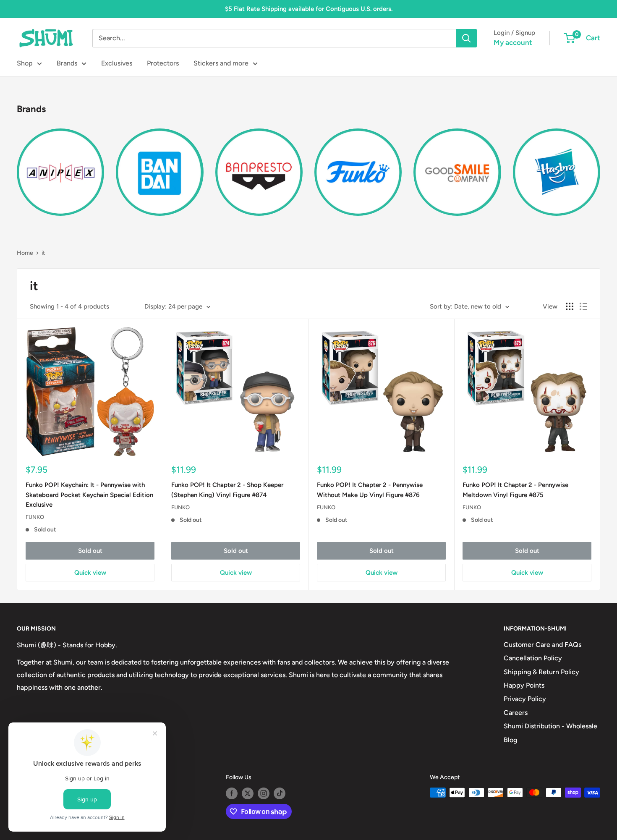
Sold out (90, 551)
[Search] (466, 38)
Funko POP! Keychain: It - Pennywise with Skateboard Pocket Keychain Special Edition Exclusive (89, 494)
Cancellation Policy (533, 658)
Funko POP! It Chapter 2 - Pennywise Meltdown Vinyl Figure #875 (515, 489)
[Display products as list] (583, 306)
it (43, 252)
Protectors (163, 63)
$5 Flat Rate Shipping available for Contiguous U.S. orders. (308, 9)
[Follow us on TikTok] (279, 793)
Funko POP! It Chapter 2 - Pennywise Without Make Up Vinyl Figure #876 (370, 489)
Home (25, 252)
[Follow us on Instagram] (263, 793)
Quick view (90, 572)
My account (513, 42)
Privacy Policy (525, 699)
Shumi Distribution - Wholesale (550, 726)
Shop (25, 63)
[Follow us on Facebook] (232, 793)
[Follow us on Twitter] (248, 793)
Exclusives (116, 63)
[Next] (600, 167)
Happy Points (524, 685)
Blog (510, 740)
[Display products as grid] (569, 306)
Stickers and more (220, 63)
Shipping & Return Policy (541, 672)
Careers (516, 713)
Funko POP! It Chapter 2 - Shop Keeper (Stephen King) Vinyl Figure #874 (227, 489)
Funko (35, 517)
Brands (67, 63)
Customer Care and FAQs (542, 645)
